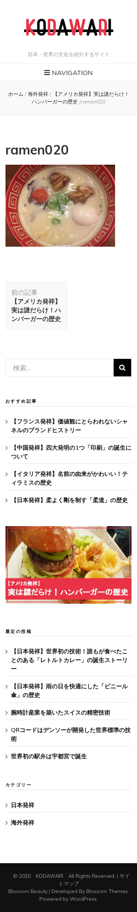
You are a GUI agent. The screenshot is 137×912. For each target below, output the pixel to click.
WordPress (83, 899)
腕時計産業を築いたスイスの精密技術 (60, 712)
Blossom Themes (107, 891)
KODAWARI (49, 876)
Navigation (72, 73)
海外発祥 (38, 94)
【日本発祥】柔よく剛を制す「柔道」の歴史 (69, 500)
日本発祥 (22, 805)
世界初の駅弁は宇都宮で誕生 (49, 756)
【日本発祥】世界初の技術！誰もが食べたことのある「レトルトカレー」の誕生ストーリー (69, 659)
